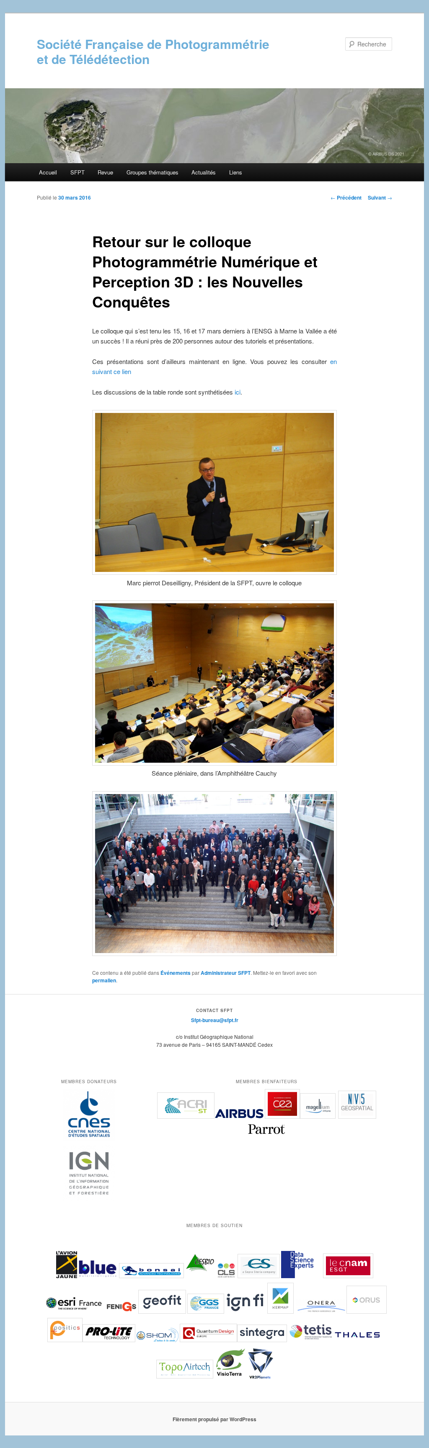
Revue (105, 172)
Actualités (203, 172)
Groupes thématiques (152, 172)
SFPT (77, 172)
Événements (175, 972)
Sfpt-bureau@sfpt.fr (214, 1020)
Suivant (380, 197)
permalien (104, 980)
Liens (235, 172)
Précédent (346, 197)
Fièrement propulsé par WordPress (214, 1419)
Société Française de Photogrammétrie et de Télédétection (153, 51)
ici (237, 391)
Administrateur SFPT (226, 972)
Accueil (48, 172)
